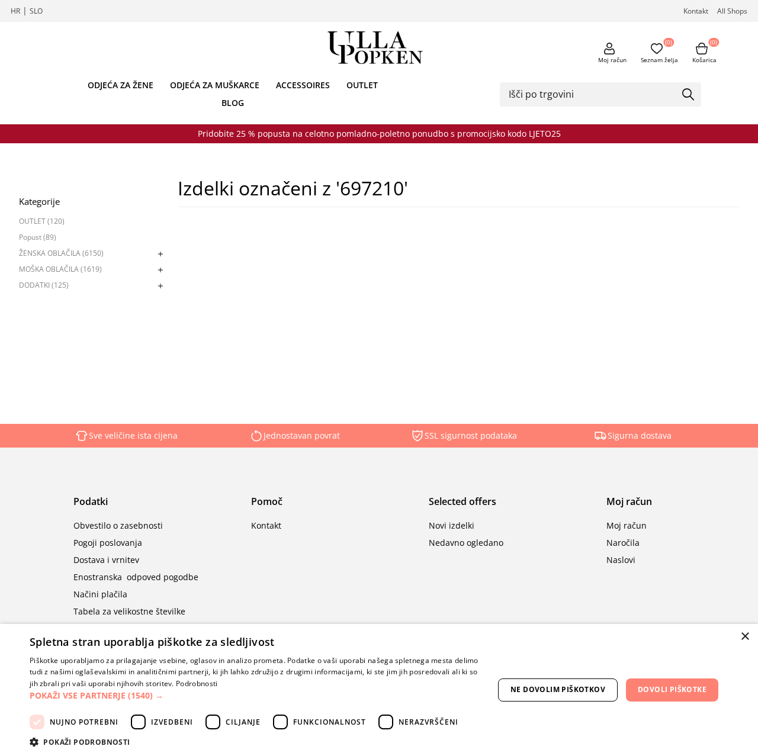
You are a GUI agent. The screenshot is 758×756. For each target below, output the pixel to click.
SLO (36, 11)
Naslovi (620, 559)
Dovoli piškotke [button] (672, 689)
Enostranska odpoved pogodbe (135, 577)
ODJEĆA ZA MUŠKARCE (214, 85)
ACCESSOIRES (303, 85)
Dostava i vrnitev (106, 559)
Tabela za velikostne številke (129, 611)
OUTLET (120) (42, 221)
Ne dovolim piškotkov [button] (557, 689)
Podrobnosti (196, 683)
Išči (688, 95)
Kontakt (695, 11)
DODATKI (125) (44, 285)
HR (15, 11)
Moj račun (612, 60)
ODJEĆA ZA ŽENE (120, 85)
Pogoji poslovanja (107, 542)
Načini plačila (100, 594)
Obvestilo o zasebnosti (118, 525)
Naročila (623, 542)
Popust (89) (37, 237)
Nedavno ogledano (466, 542)
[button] (255, 695)
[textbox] (591, 94)
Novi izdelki (451, 525)
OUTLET (362, 85)
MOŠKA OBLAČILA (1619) (60, 269)
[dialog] (379, 690)
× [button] (744, 636)
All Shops (732, 11)
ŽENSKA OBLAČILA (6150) (61, 253)
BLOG (232, 102)
